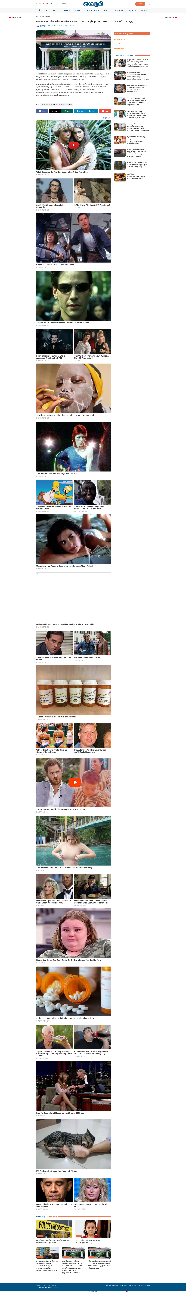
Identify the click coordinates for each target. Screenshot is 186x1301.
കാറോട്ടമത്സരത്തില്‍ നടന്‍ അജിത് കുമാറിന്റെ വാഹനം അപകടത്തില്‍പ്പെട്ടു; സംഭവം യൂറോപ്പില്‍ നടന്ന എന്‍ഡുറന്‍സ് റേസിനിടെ (137, 153)
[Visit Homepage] (93, 4)
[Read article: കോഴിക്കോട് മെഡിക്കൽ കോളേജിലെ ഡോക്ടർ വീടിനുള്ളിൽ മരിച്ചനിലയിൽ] (54, 1229)
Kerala (48, 16)
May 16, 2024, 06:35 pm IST (64, 26)
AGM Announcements (144, 1285)
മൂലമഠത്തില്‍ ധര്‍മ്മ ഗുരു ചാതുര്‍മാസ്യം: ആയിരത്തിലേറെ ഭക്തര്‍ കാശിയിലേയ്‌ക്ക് (136, 140)
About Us (108, 1285)
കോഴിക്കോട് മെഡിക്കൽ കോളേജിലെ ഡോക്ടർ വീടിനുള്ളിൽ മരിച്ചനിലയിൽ (52, 1241)
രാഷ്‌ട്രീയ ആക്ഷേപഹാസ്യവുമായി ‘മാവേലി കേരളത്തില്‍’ (136, 176)
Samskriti (132, 10)
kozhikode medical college (49, 105)
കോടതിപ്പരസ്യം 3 (120, 49)
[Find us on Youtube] (47, 4)
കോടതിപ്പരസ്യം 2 (120, 44)
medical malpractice (65, 105)
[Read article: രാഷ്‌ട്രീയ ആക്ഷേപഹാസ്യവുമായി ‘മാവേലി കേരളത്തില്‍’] (120, 177)
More (105, 10)
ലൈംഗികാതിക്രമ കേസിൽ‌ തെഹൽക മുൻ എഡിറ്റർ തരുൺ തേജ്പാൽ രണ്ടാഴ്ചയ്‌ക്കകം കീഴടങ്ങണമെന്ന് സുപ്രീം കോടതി (137, 90)
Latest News (50, 10)
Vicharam (64, 10)
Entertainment (91, 10)
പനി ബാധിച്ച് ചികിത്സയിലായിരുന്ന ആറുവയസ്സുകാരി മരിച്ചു (87, 1241)
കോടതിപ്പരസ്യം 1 (120, 39)
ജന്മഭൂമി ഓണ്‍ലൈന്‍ (48, 26)
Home (38, 16)
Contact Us (115, 1285)
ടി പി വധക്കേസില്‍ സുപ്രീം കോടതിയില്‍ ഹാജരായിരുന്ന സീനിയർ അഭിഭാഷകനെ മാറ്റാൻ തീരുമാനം (137, 101)
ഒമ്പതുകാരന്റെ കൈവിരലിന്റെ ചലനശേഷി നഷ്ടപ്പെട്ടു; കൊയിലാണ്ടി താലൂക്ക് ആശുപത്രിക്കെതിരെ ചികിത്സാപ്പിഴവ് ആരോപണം (47, 1265)
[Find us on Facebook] (36, 4)
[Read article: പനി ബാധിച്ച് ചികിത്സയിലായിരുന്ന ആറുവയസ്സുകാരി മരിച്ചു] (93, 1229)
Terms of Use (123, 1285)
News (42, 16)
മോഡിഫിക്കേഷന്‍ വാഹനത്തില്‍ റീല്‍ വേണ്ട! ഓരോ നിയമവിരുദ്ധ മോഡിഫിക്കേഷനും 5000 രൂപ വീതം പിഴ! (137, 76)
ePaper (141, 4)
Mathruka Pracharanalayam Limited (46, 1285)
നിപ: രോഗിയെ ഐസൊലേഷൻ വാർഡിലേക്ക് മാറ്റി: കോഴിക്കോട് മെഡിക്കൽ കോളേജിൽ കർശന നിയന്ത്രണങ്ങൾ (99, 1264)
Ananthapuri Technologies (52, 1287)
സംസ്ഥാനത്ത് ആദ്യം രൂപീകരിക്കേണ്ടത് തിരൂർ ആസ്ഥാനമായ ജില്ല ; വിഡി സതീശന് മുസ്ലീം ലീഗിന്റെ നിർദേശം (136, 115)
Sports (77, 10)
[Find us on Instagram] (40, 4)
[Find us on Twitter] (44, 4)
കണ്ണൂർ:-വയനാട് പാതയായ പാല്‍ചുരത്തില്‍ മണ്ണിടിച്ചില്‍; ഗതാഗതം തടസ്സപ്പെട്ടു (137, 164)
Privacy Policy (132, 1285)
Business (144, 10)
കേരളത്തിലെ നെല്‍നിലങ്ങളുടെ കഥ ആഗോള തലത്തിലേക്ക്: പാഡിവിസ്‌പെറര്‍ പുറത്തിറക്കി (138, 127)
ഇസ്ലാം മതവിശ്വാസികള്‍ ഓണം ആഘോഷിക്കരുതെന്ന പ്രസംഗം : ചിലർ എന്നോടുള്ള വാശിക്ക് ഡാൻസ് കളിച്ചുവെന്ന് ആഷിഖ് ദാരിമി (138, 64)
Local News (118, 10)
